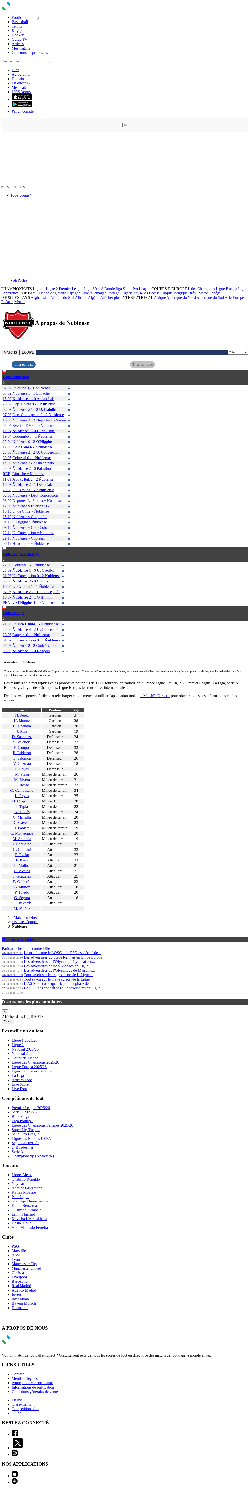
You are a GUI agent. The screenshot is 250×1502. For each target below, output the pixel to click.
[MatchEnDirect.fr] (18, 9)
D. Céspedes (22, 801)
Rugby (17, 31)
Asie (228, 297)
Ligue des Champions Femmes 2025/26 (42, 1125)
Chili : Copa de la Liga (21, 554)
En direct (21, 83)
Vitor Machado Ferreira (30, 1227)
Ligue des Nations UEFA (31, 1138)
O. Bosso (22, 785)
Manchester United (26, 1268)
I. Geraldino (22, 844)
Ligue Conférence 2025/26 (32, 1071)
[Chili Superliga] (3, 383)
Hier (15, 70)
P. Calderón (22, 753)
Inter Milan (20, 1299)
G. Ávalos (22, 871)
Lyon (16, 1259)
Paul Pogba (20, 1197)
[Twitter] (18, 1448)
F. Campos (22, 747)
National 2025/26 (25, 1049)
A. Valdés (22, 812)
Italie (85, 293)
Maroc (203, 293)
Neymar (18, 1184)
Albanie (81, 297)
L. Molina (22, 865)
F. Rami (22, 860)
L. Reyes (22, 796)
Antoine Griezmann (27, 1188)
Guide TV (20, 39)
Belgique (181, 293)
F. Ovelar (22, 855)
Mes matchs (21, 48)
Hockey (18, 35)
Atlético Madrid (24, 1290)
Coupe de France (25, 1058)
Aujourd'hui (21, 74)
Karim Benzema (24, 1205)
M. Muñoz (22, 908)
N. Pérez (22, 715)
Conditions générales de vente (35, 1392)
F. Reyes (22, 769)
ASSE (16, 1255)
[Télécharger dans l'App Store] (22, 99)
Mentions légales (25, 1378)
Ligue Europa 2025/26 (29, 1067)
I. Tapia (22, 806)
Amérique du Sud (210, 297)
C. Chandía (22, 726)
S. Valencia (22, 742)
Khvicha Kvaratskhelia (29, 1219)
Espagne (73, 293)
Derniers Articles (18, 939)
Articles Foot (22, 1080)
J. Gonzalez (22, 876)
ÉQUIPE (28, 352)
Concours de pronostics (30, 52)
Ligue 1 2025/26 (24, 1040)
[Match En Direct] (18, 1343)
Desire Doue (21, 1223)
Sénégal (215, 293)
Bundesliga (113, 289)
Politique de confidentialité (32, 1383)
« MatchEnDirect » (155, 696)
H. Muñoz (22, 721)
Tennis (17, 26)
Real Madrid (21, 1286)
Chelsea (18, 1273)
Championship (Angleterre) (33, 1156)
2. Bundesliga (22, 1147)
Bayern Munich (24, 1303)
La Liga (18, 1075)
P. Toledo (22, 892)
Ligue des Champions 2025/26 (35, 1062)
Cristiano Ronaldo (26, 1179)
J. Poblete (21, 828)
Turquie (167, 293)
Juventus (18, 1294)
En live (17, 1400)
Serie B (17, 1152)
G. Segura (22, 898)
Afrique (160, 297)
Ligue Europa (226, 289)
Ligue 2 (52, 289)
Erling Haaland (23, 1214)
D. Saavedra (21, 823)
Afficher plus (110, 297)
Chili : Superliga (16, 377)
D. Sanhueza (22, 737)
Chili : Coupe (13, 613)
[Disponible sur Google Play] (22, 106)
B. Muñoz (22, 887)
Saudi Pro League (136, 289)
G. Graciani (22, 849)
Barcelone (19, 1281)
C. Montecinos (21, 833)
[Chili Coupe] (3, 619)
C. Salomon (22, 758)
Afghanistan (40, 297)
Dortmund (20, 1308)
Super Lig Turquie (26, 1130)
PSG (15, 1246)
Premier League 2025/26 (31, 1108)
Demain (18, 79)
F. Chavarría (21, 903)
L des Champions (201, 289)
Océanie (7, 302)
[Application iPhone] (15, 1476)
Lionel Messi (22, 1175)
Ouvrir (8, 1021)
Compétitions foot (25, 1409)
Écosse (154, 293)
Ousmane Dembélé (26, 1210)
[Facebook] (15, 1434)
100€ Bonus (21, 92)
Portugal (113, 293)
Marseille (19, 1251)
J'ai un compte (23, 111)
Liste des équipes (25, 922)
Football (25, 17)
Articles (18, 44)
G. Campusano (21, 790)
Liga (87, 289)
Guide (16, 1413)
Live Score (20, 1084)
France (44, 293)
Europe (238, 297)
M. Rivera (22, 780)
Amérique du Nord (181, 297)
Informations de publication (33, 1387)
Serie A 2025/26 (24, 1112)
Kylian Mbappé (24, 1192)
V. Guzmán (22, 763)
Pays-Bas (141, 293)
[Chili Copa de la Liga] (3, 560)
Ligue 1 (39, 289)
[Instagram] (15, 1454)
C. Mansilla (22, 817)
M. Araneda (22, 839)
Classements (21, 1404)
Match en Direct (26, 917)
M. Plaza (22, 774)
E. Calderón (22, 882)
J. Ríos (22, 731)
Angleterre (58, 293)
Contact (18, 1374)
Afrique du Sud (62, 297)
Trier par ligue (142, 364)
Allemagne (98, 293)
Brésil (193, 293)
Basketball (20, 22)
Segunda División (25, 1143)
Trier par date (23, 364)
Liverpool (19, 1277)
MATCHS (10, 352)
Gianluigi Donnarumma (30, 1201)
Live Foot (19, 1089)
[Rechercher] (50, 62)
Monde (19, 302)
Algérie (127, 293)
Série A (98, 289)
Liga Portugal (22, 1121)
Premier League (71, 289)
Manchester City (24, 1264)
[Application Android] (15, 1483)
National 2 (20, 1053)
